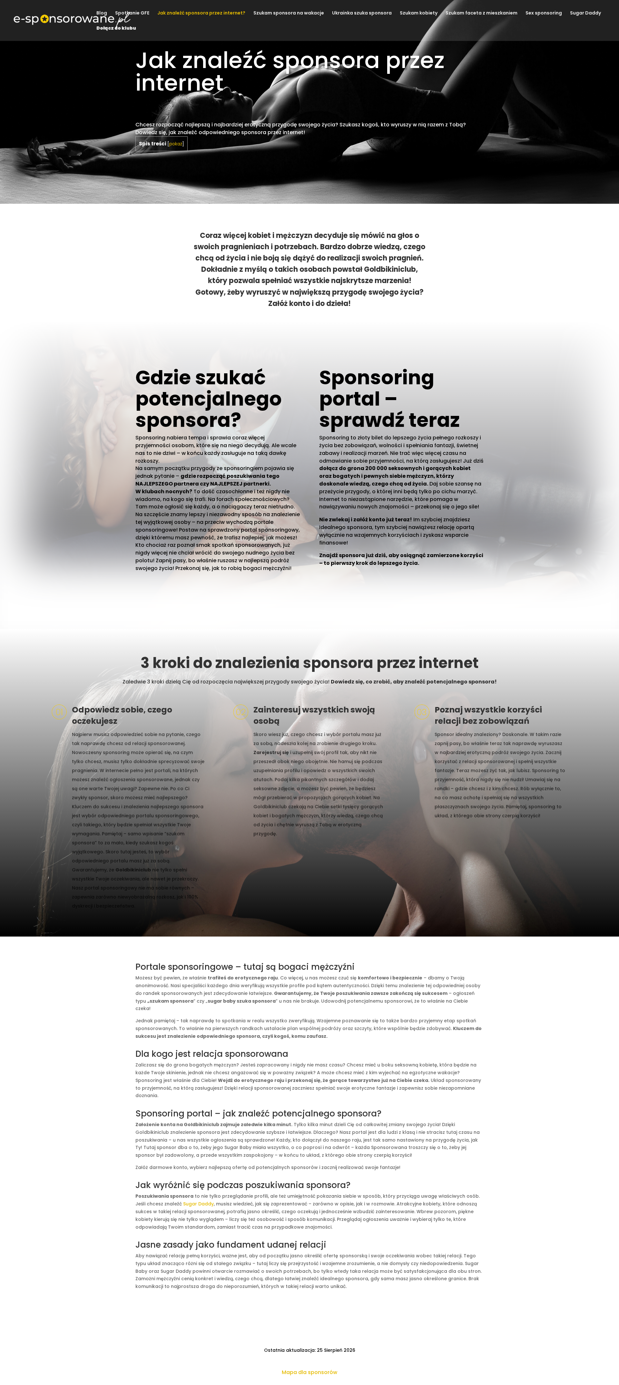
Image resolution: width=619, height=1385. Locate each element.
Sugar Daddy (585, 13)
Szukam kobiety (418, 13)
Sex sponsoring (544, 13)
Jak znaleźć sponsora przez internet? (201, 13)
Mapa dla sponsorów (309, 1372)
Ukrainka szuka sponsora (362, 13)
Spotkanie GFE (132, 13)
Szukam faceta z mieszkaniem (481, 13)
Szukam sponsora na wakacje (288, 13)
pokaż (175, 144)
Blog (101, 13)
